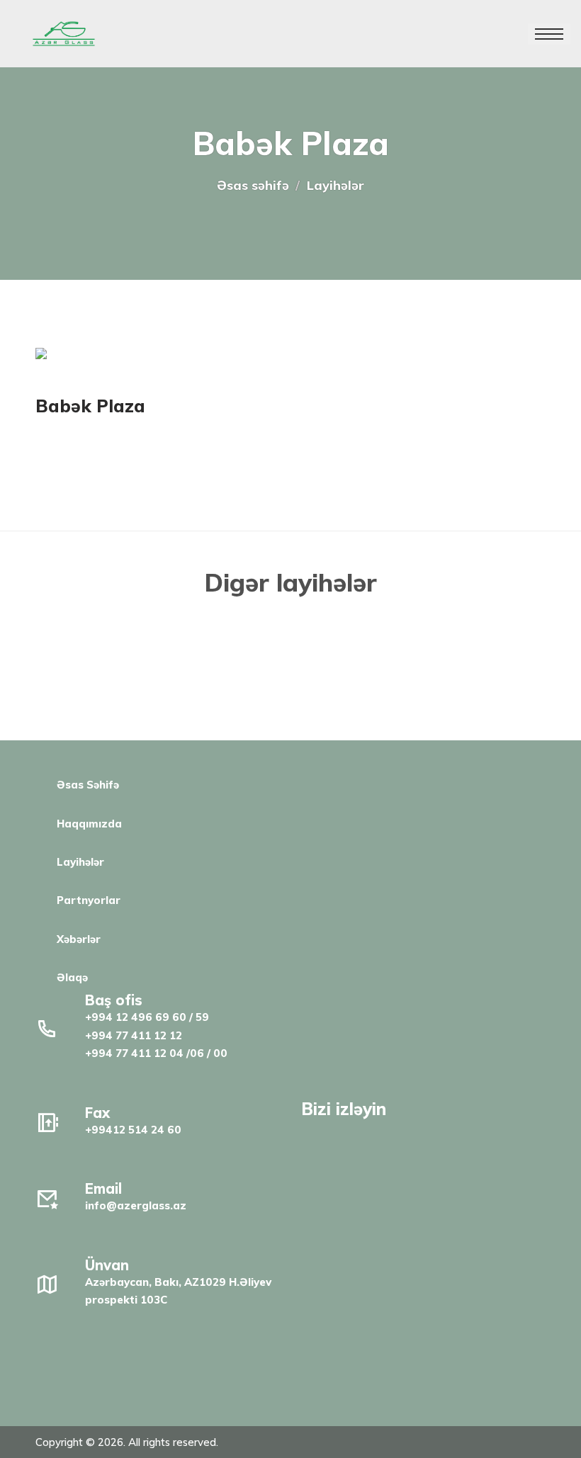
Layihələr (80, 862)
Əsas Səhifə (88, 784)
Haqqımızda (89, 823)
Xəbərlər (79, 939)
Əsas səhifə (253, 185)
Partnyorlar (88, 900)
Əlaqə (72, 977)
